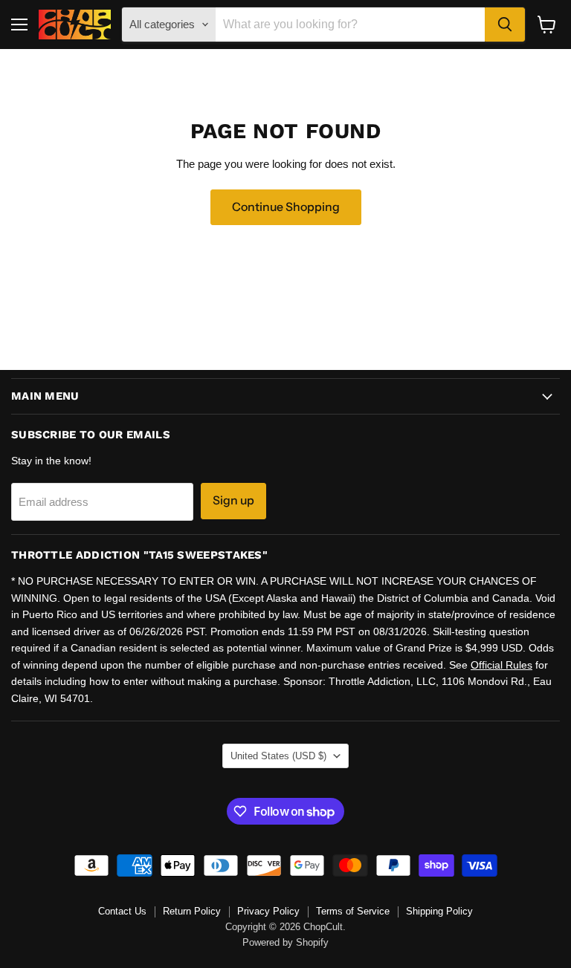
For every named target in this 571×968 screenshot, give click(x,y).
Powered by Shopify (285, 942)
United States (278, 755)
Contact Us (122, 911)
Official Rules (501, 665)
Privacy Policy (268, 911)
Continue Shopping (286, 207)
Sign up (233, 500)
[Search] (505, 24)
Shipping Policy (439, 911)
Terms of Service (353, 911)
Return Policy (192, 911)
